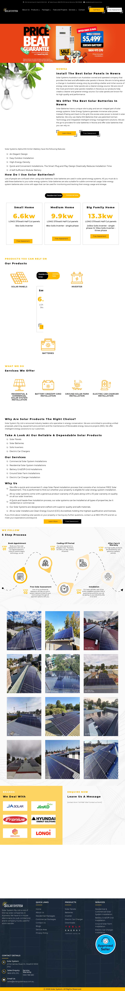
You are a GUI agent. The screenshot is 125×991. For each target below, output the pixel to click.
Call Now (96, 10)
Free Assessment (114, 10)
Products (34, 10)
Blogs (38, 926)
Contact (82, 10)
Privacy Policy (42, 933)
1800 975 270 (61, 2)
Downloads (70, 923)
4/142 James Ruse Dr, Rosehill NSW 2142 (35, 2)
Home (38, 909)
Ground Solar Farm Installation (103, 925)
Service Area (41, 930)
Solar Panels (70, 909)
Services (72, 10)
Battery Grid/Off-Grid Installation (104, 919)
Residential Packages (45, 916)
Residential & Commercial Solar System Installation (103, 911)
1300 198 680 (78, 2)
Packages (45, 10)
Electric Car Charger (74, 919)
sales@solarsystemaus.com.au (93, 2)
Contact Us (41, 923)
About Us (25, 10)
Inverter (68, 916)
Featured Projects (60, 10)
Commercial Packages (46, 919)
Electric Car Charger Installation (104, 931)
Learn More (66, 133)
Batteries (69, 912)
